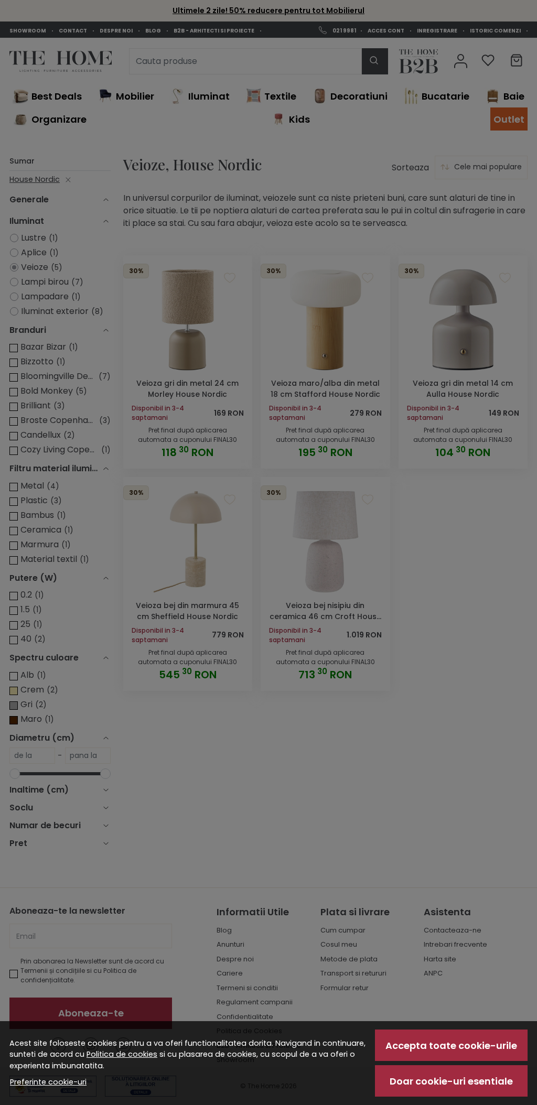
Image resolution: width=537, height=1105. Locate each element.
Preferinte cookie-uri (48, 1082)
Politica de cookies (122, 1054)
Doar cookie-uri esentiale (451, 1081)
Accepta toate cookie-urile (451, 1045)
